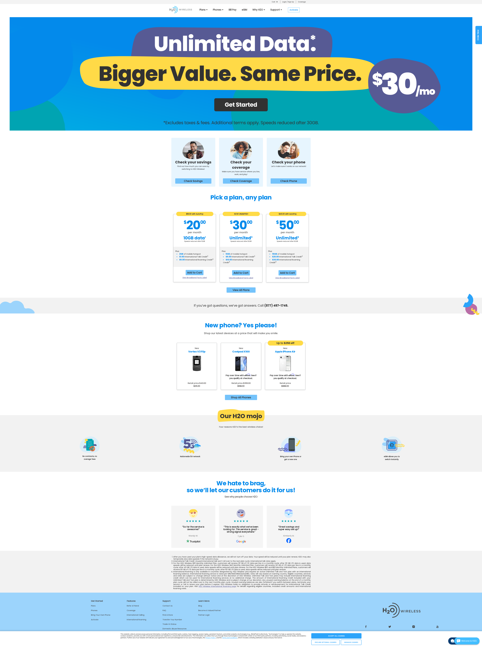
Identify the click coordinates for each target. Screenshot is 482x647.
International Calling (135, 615)
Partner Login (204, 615)
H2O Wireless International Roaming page (217, 586)
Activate (94, 619)
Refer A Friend (133, 606)
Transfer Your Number (172, 619)
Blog (200, 606)
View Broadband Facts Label (194, 277)
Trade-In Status (169, 624)
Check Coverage (241, 181)
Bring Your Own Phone (100, 615)
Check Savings (193, 181)
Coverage (302, 2)
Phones (94, 610)
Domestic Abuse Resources (175, 628)
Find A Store (168, 615)
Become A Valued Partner (209, 610)
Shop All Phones (241, 397)
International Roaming (136, 619)
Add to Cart (194, 272)
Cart (273, 2)
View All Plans (241, 290)
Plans (93, 606)
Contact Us (167, 606)
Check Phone (288, 181)
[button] (466, 640)
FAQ (164, 610)
